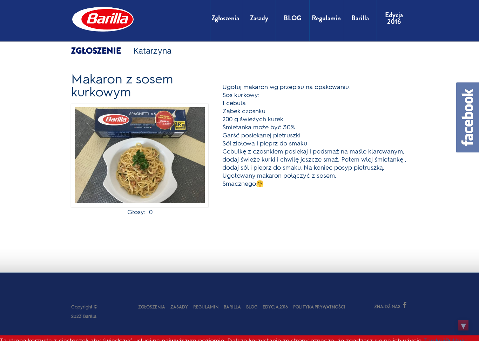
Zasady (179, 307)
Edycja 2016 (275, 307)
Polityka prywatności (319, 307)
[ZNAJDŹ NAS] (358, 306)
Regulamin (205, 307)
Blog (251, 307)
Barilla (232, 307)
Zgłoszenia (151, 307)
